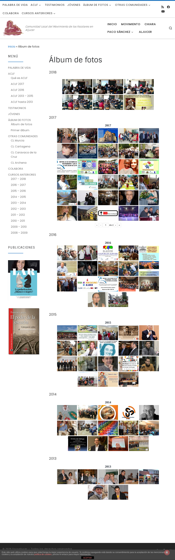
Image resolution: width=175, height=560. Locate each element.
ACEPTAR (87, 558)
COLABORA (15, 169)
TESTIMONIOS (17, 108)
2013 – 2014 (18, 203)
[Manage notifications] (167, 552)
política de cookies (43, 554)
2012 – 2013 (18, 209)
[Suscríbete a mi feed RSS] (162, 7)
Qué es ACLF (19, 78)
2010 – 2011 (18, 221)
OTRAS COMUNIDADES (23, 136)
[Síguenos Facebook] (168, 7)
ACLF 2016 (17, 90)
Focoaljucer (20, 548)
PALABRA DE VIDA (19, 68)
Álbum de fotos (21, 124)
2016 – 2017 (18, 185)
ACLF (11, 74)
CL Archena (18, 163)
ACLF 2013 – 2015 (22, 96)
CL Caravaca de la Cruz (23, 155)
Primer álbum (20, 130)
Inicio (11, 47)
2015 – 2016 (18, 191)
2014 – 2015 (18, 197)
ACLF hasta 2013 (22, 102)
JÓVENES (14, 114)
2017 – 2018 (18, 179)
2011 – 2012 (18, 215)
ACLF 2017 (17, 84)
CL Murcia (17, 140)
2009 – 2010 (19, 227)
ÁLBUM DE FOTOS (19, 120)
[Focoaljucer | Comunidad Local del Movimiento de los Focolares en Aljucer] (13, 27)
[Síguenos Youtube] (163, 11)
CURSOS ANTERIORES (22, 175)
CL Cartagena (20, 146)
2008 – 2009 (19, 233)
